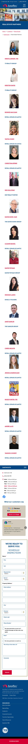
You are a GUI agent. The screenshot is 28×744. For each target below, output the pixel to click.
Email (5, 635)
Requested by (7, 572)
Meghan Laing (10, 295)
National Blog (5, 708)
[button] (2, 527)
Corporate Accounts (7, 714)
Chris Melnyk (10, 348)
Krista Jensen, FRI (11, 59)
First (5, 560)
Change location (13, 1)
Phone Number (7, 623)
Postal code (6, 617)
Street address (7, 587)
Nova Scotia (17, 31)
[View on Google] (5, 522)
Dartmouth (6, 34)
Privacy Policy (13, 695)
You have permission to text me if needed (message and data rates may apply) (14, 630)
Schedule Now (14, 741)
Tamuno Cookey (11, 453)
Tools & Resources (6, 720)
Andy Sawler (9, 322)
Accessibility (5, 695)
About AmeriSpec (6, 705)
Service (5, 578)
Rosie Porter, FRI (11, 399)
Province (6, 611)
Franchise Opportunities (8, 717)
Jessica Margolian (12, 373)
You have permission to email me (13, 641)
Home (9, 5)
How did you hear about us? (10, 644)
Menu (24, 6)
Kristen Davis (10, 85)
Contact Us (4, 711)
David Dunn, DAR (11, 217)
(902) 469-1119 (7, 476)
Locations (9, 31)
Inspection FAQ (5, 723)
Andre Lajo (9, 426)
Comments (6, 658)
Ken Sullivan (10, 190)
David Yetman (10, 268)
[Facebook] (4, 496)
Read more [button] (7, 533)
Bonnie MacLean (11, 112)
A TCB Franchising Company (5, 730)
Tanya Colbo (9, 139)
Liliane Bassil (10, 244)
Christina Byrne (11, 163)
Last (5, 566)
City (5, 605)
